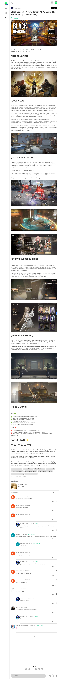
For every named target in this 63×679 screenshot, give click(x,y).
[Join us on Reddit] (39, 669)
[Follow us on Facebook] (26, 669)
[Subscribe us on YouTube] (36, 669)
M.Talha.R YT (18, 8)
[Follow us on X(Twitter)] (33, 669)
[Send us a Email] (42, 669)
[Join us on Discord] (29, 669)
